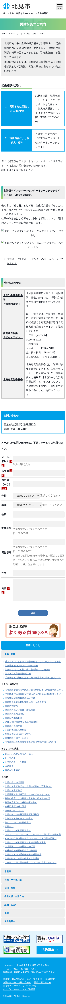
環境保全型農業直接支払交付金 (20, 697)
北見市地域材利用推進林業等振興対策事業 (25, 842)
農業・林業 (9, 654)
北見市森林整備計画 (14, 782)
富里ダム (9, 826)
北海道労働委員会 (13, 379)
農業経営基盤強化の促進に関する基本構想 (25, 701)
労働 (41, 33)
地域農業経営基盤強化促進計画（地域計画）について (30, 742)
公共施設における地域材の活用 (20, 846)
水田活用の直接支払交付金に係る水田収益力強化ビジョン (33, 693)
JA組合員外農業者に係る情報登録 (21, 722)
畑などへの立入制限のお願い (19, 754)
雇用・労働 (31, 33)
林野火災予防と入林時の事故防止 (21, 802)
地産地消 (9, 766)
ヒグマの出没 (11, 758)
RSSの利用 (50, 979)
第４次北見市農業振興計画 (18, 673)
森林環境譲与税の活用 (15, 806)
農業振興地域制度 (13, 718)
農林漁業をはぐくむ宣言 (17, 738)
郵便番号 (6, 528)
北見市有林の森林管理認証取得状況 (22, 814)
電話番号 (6, 552)
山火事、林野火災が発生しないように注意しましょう (30, 862)
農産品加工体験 (12, 770)
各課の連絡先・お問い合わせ (17, 982)
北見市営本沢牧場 (13, 790)
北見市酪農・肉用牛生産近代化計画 (22, 858)
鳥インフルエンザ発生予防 (18, 822)
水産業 (7, 871)
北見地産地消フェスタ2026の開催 (21, 665)
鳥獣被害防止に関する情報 (18, 734)
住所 (4, 514)
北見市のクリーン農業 (15, 762)
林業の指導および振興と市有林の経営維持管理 (27, 798)
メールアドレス (7, 461)
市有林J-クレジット (14, 810)
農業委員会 (9, 921)
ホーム (4, 33)
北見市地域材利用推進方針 (18, 830)
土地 (6, 913)
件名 (4, 572)
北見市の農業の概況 (14, 714)
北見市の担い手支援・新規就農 (20, 709)
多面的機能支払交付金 (15, 730)
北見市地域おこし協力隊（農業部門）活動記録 (27, 669)
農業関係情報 (11, 705)
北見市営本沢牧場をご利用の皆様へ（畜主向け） (28, 786)
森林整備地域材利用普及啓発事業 (21, 850)
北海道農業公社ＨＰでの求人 (19, 818)
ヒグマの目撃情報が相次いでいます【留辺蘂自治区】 (30, 838)
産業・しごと (16, 33)
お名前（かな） (6, 484)
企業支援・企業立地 (14, 896)
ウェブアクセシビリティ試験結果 (19, 989)
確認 (33, 613)
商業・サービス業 (13, 879)
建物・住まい (10, 904)
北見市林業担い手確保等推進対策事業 (23, 854)
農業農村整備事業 (13, 726)
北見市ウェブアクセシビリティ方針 (20, 986)
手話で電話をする (42, 982)
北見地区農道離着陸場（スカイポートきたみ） (27, 794)
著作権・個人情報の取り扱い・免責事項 (22, 979)
